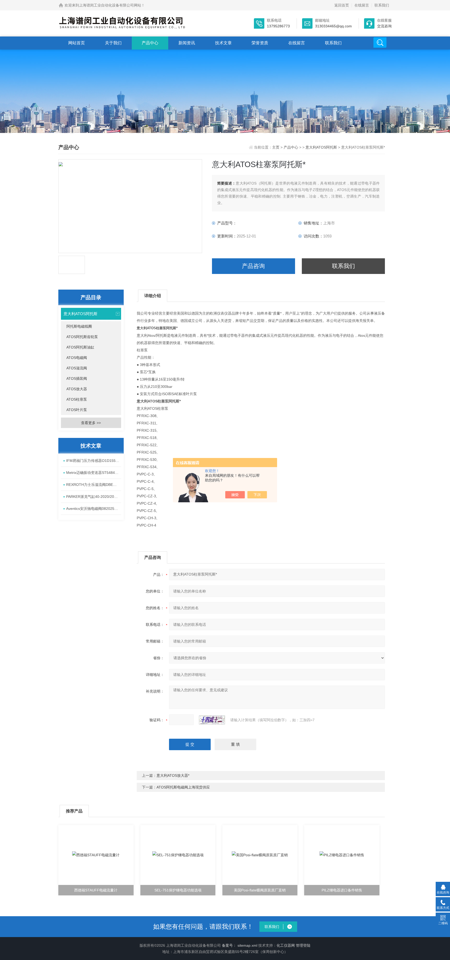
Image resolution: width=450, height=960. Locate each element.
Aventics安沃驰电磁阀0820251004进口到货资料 (93, 508)
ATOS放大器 (76, 389)
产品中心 (150, 43)
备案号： (229, 945)
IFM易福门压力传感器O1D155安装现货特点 (93, 460)
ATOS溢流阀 (76, 368)
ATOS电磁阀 (76, 358)
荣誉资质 (260, 43)
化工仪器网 (286, 945)
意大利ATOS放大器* (173, 775)
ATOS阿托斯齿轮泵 (82, 337)
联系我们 (381, 5)
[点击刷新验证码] (212, 720)
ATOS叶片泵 (76, 410)
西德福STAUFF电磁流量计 (95, 890)
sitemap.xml (247, 945)
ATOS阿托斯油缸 (80, 347)
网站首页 (76, 43)
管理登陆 (303, 945)
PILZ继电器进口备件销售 (342, 890)
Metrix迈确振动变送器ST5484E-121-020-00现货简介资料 (93, 472)
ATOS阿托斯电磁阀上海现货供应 (183, 787)
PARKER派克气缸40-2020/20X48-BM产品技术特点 (93, 496)
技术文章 (223, 43)
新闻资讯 (186, 43)
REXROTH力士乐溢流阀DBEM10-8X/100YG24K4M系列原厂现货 (93, 484)
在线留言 (361, 5)
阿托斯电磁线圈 (79, 326)
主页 (276, 147)
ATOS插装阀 (76, 378)
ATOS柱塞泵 (76, 399)
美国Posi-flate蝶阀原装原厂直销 (260, 890)
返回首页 (341, 5)
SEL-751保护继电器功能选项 (178, 890)
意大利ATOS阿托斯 (321, 147)
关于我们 (113, 43)
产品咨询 (253, 266)
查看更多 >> (91, 423)
